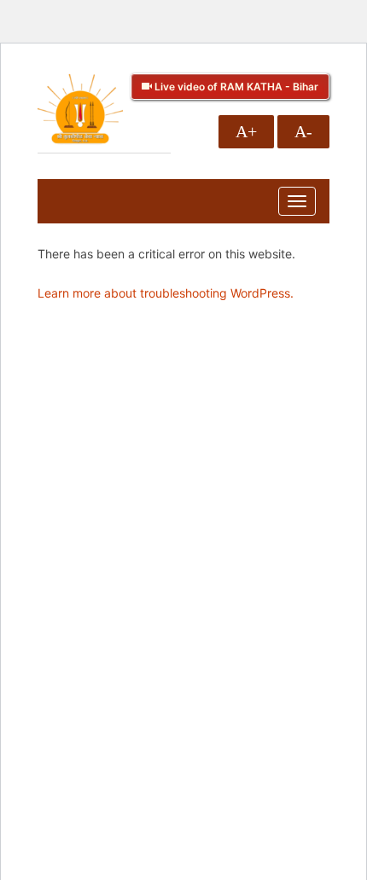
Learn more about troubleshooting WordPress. (166, 293)
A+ (246, 131)
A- (303, 131)
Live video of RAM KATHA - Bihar (235, 86)
